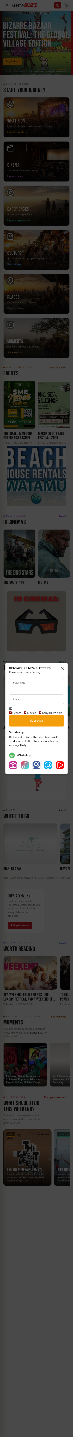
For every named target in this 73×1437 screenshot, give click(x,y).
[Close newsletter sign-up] (61, 669)
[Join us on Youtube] (60, 765)
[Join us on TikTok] (25, 765)
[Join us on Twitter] (48, 765)
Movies (31, 713)
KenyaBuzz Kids (51, 713)
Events (16, 713)
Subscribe (36, 721)
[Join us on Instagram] (13, 765)
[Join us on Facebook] (36, 765)
